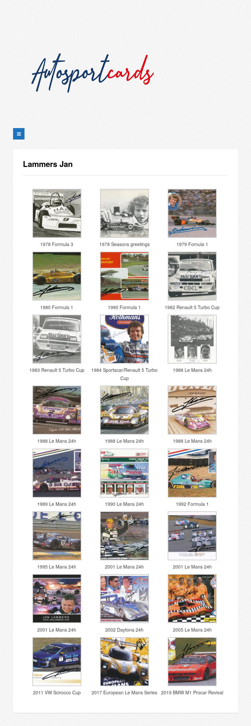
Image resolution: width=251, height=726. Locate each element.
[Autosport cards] (94, 64)
